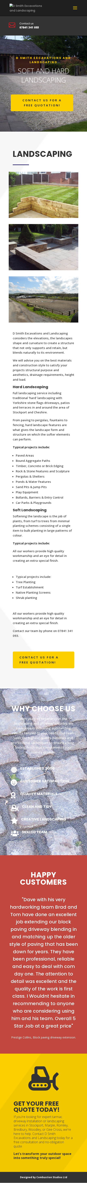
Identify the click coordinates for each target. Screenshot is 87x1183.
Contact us (26, 23)
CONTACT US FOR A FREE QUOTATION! (42, 102)
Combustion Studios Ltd (51, 1177)
